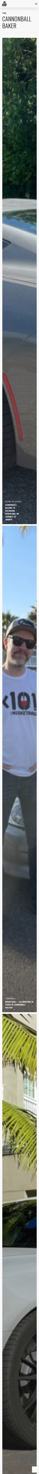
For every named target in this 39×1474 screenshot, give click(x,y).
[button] (36, 4)
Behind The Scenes (13, 501)
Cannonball (10, 998)
